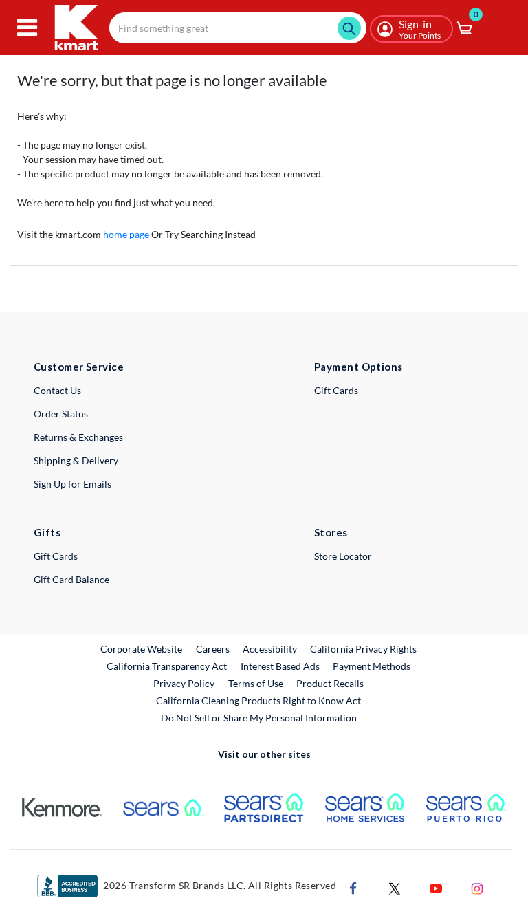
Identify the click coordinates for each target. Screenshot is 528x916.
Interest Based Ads (280, 666)
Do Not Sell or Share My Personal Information (259, 717)
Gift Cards (336, 390)
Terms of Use (255, 683)
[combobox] (237, 27)
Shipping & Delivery (76, 460)
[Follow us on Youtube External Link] (436, 887)
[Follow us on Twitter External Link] (394, 887)
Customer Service (79, 366)
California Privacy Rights (363, 649)
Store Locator (343, 556)
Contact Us (57, 390)
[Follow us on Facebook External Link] (353, 887)
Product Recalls (330, 683)
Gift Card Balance (71, 579)
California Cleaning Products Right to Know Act (258, 700)
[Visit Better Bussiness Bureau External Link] (67, 885)
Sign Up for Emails (72, 484)
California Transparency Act (167, 666)
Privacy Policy (183, 683)
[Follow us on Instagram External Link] (477, 887)
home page (126, 234)
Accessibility (270, 649)
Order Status (61, 413)
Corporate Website (142, 648)
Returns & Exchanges (78, 437)
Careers (213, 648)
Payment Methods (371, 666)
